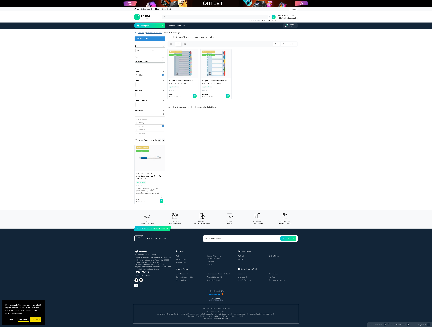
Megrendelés (181, 259)
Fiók (177, 256)
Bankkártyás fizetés (164, 9)
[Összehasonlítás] (150, 171)
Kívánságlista (181, 262)
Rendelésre (141, 133)
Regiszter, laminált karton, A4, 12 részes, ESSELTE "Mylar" (182, 82)
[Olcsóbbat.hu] (216, 301)
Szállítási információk (144, 9)
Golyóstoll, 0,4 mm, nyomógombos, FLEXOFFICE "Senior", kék (148, 175)
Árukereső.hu (216, 298)
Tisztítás (272, 277)
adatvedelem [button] (17, 314)
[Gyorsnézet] (145, 171)
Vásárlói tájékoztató (214, 277)
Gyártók (241, 256)
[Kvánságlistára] (155, 171)
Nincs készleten (143, 119)
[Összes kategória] (269, 17)
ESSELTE (140, 75)
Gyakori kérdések (213, 280)
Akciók (240, 259)
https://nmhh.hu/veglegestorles (216, 318)
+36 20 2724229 (287, 16)
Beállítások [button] (23, 319)
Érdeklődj (141, 123)
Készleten (141, 126)
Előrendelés (141, 130)
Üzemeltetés (273, 274)
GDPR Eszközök (182, 274)
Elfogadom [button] (36, 319)
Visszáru (210, 265)
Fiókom (293, 9)
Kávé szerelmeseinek (277, 280)
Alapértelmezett (288, 44)
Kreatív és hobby (244, 280)
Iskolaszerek (242, 277)
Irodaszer (241, 274)
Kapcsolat (210, 261)
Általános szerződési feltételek (218, 274)
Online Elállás (274, 256)
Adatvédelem (181, 280)
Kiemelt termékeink (177, 26)
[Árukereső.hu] (216, 293)
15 (275, 44)
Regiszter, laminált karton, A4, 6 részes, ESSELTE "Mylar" (215, 82)
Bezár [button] (11, 319)
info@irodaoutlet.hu (289, 18)
